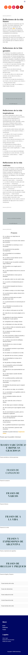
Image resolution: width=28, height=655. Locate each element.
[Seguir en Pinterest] (17, 7)
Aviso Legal (5, 638)
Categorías (5, 627)
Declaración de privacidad (8, 639)
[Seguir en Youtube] (21, 7)
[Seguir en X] (9, 7)
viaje (13, 28)
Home (3, 625)
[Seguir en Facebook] (6, 7)
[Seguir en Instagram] (13, 7)
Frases (4, 629)
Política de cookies (7, 641)
